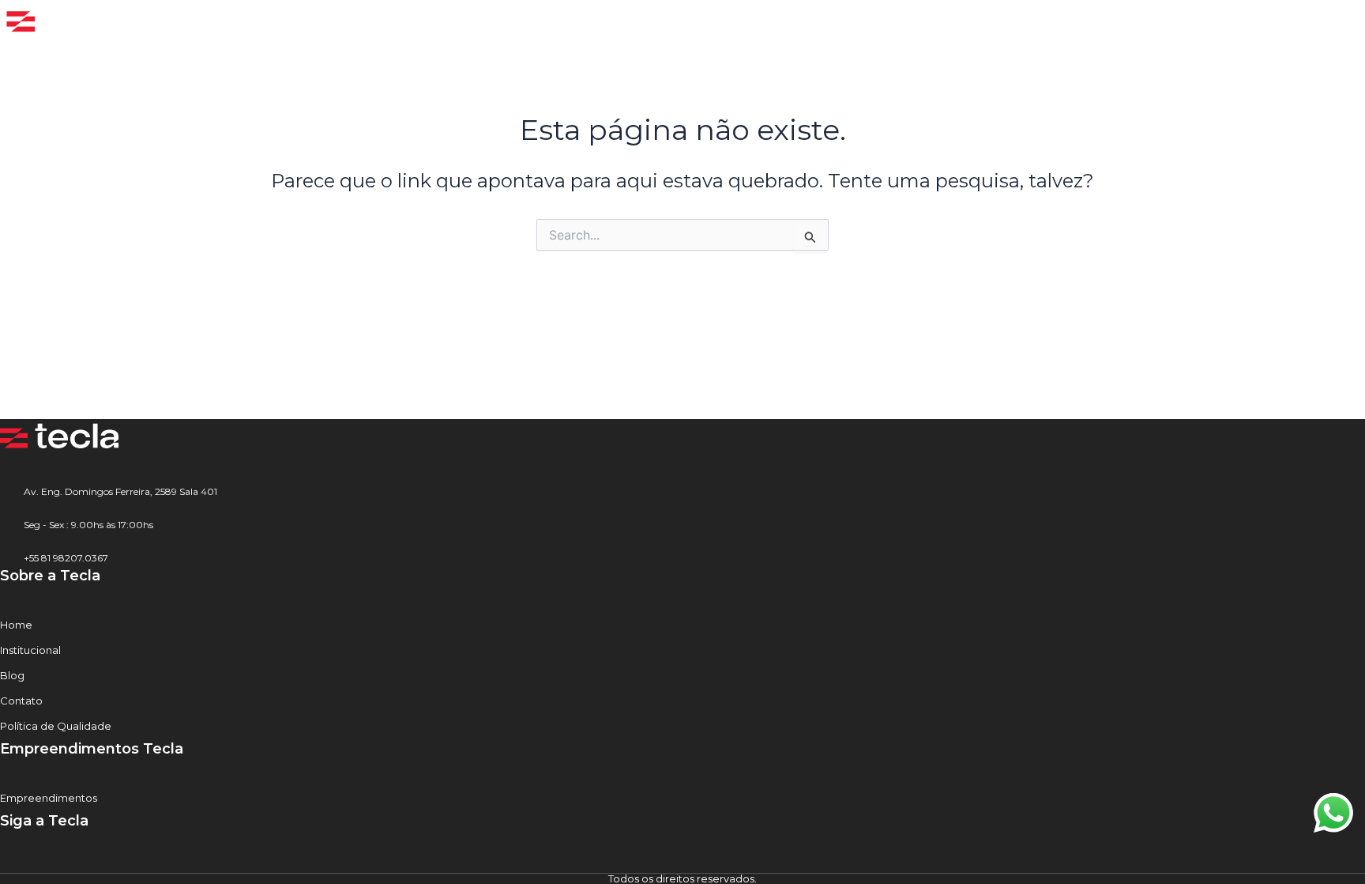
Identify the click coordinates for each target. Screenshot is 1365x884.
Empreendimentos (48, 797)
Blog (12, 675)
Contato (21, 700)
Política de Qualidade (55, 726)
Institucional (30, 650)
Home (16, 624)
